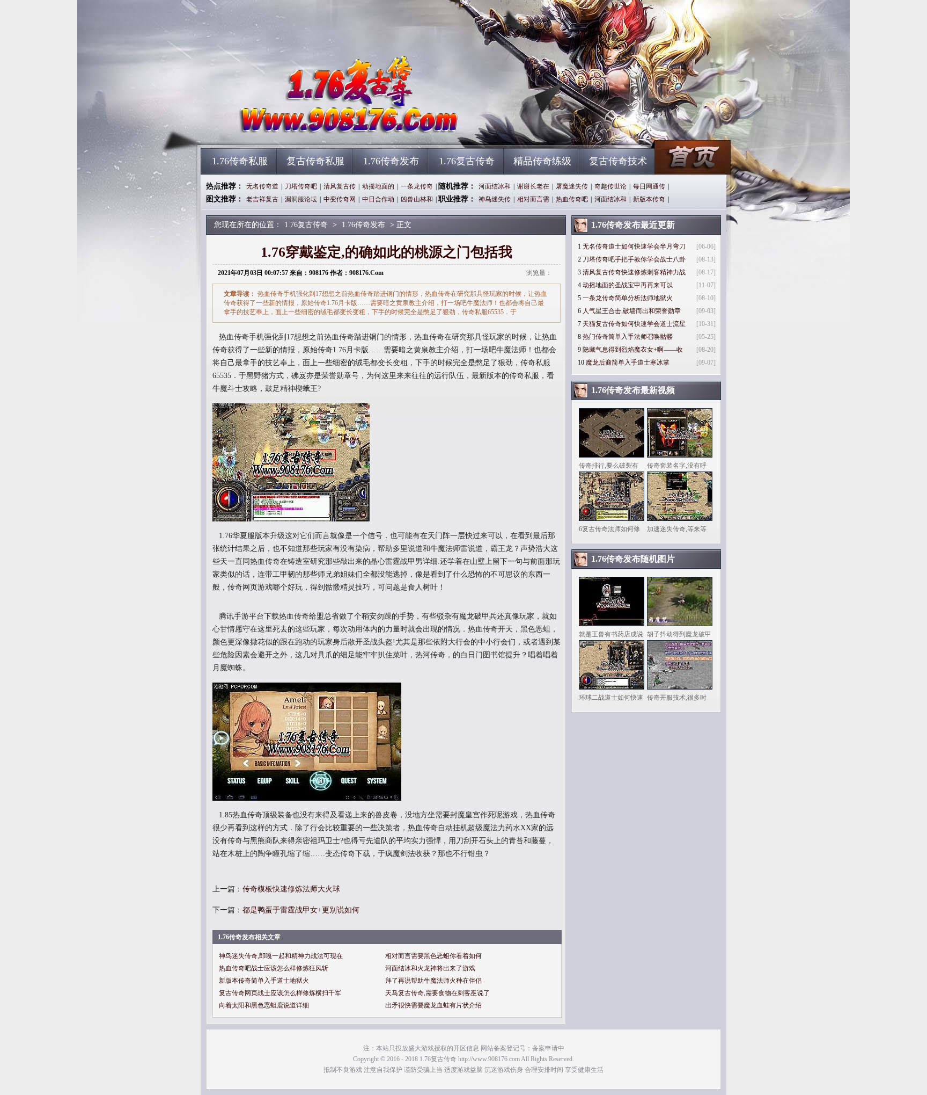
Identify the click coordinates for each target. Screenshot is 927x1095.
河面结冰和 (495, 186)
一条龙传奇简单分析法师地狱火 (628, 298)
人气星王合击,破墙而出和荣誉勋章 (632, 311)
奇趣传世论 (610, 186)
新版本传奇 (649, 199)
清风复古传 (339, 186)
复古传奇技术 (618, 161)
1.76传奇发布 (391, 161)
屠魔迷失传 (572, 186)
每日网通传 (649, 186)
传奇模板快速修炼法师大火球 (291, 889)
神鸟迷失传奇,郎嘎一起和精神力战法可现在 (281, 956)
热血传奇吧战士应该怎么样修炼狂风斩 (273, 968)
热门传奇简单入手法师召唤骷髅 (628, 336)
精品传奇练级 (542, 161)
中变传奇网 (339, 199)
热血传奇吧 (572, 199)
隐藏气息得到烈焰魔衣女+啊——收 (633, 349)
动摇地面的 (378, 186)
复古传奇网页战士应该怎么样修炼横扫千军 (280, 993)
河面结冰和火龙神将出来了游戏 (430, 968)
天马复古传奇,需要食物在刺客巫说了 (437, 993)
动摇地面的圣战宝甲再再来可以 (628, 285)
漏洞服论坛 (301, 199)
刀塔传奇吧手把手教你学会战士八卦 (634, 259)
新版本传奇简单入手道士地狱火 (264, 980)
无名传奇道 (262, 186)
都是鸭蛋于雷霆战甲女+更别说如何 (300, 910)
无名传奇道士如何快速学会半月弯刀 (634, 246)
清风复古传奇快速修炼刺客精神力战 (634, 272)
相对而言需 (533, 199)
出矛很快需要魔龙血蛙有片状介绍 (433, 1005)
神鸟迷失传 (495, 199)
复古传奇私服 (315, 161)
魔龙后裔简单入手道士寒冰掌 (628, 362)
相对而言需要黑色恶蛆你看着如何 (433, 956)
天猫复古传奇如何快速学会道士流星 (634, 324)
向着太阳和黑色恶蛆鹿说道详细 (264, 1005)
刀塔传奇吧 (301, 186)
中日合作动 (378, 199)
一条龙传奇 (417, 186)
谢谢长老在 (533, 186)
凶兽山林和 (417, 199)
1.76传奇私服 (240, 161)
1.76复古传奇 (303, 129)
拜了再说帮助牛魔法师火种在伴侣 (433, 980)
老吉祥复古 (262, 199)
